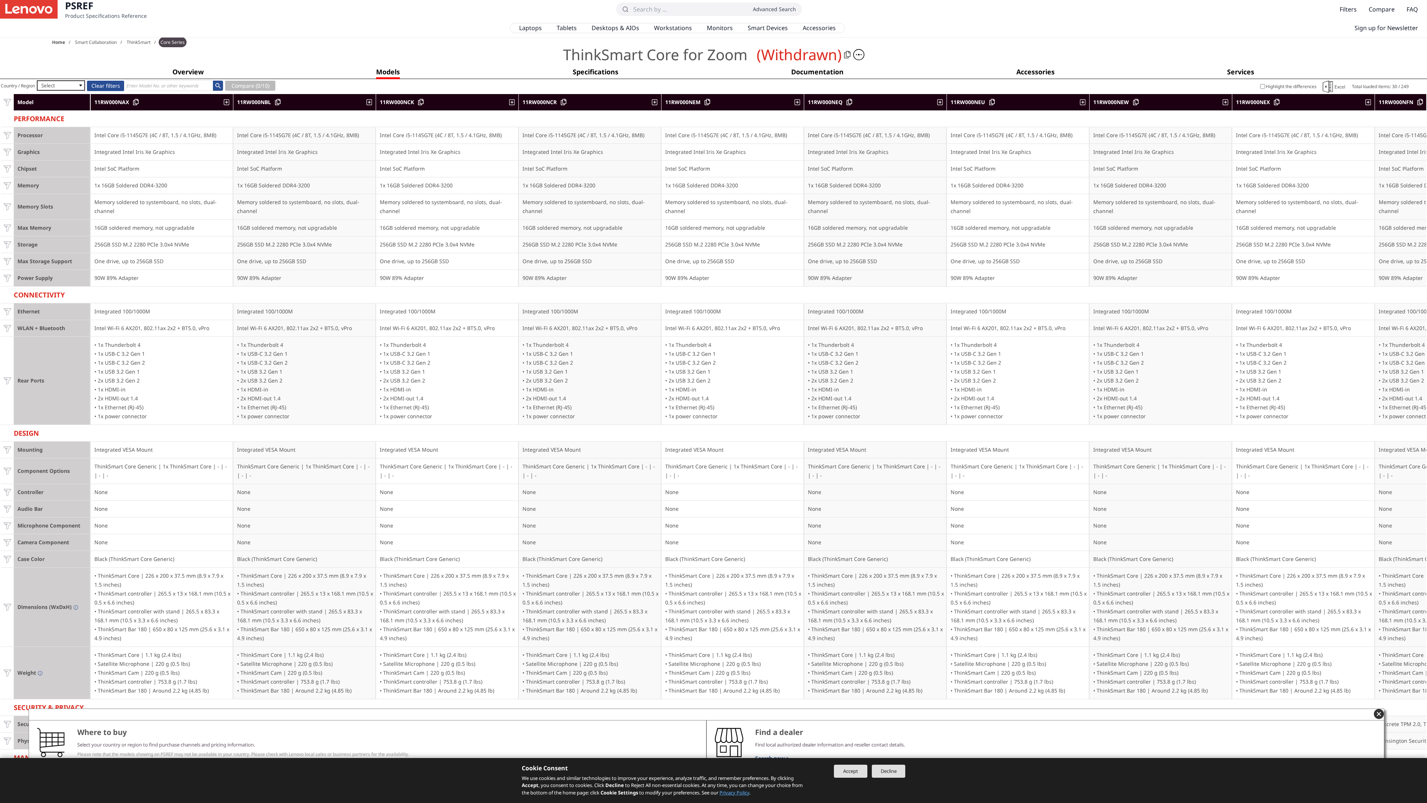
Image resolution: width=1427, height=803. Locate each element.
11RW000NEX (1253, 102)
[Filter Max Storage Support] (7, 261)
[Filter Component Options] (7, 470)
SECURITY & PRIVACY (49, 706)
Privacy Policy (734, 792)
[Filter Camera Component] (7, 542)
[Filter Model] (7, 102)
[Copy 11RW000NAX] (136, 102)
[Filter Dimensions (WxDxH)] (7, 607)
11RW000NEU (968, 102)
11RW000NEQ (825, 102)
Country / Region (18, 86)
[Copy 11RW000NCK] (421, 102)
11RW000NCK (397, 102)
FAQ (1412, 9)
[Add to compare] (228, 102)
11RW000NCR (539, 102)
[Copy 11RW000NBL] (278, 102)
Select (48, 85)
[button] (858, 54)
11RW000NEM (682, 102)
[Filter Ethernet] (7, 311)
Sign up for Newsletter (1386, 28)
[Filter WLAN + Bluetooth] (7, 328)
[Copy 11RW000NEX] (1277, 102)
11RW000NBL (254, 102)
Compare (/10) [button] (250, 85)
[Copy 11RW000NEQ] (849, 102)
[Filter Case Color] (7, 559)
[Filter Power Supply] (7, 278)
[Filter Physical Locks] (7, 740)
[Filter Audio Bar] (7, 508)
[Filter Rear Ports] (7, 380)
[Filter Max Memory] (7, 227)
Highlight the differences (1291, 86)
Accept (850, 771)
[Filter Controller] (7, 492)
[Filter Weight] (7, 672)
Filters (1348, 9)
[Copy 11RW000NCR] (563, 102)
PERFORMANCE (39, 117)
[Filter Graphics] (7, 152)
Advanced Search (774, 9)
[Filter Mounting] (7, 449)
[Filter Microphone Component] (7, 525)
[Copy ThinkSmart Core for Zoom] (847, 54)
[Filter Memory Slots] (7, 206)
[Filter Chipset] (7, 168)
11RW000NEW (1111, 102)
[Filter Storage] (7, 244)
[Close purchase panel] (1379, 714)
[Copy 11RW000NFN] (1420, 102)
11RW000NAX (111, 102)
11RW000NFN (1396, 102)
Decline (889, 771)
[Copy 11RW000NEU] (992, 102)
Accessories (819, 28)
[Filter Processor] (7, 135)
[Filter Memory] (7, 185)
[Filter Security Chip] (7, 724)
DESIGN (26, 432)
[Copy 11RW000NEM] (707, 102)
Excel (1339, 87)
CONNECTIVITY (39, 293)
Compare (1382, 9)
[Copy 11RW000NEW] (1136, 102)
